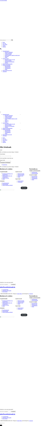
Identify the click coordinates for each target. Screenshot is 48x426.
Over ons (4, 43)
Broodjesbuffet (7, 66)
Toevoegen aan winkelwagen (5, 162)
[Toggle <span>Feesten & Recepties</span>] (20, 129)
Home (4, 42)
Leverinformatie (5, 289)
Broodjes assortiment (9, 52)
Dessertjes (7, 56)
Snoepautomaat (5, 184)
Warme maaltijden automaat (7, 185)
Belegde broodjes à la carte (10, 59)
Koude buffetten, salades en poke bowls (12, 55)
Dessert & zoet (7, 67)
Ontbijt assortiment (8, 53)
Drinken (6, 62)
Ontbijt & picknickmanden (7, 63)
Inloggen (4, 46)
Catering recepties (8, 54)
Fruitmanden (20, 181)
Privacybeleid (4, 291)
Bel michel (24, 187)
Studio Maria (19, 293)
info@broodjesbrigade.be (7, 287)
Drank (6, 57)
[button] (9, 51)
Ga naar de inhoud (3, 0)
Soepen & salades (8, 60)
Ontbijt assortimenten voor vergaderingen (7, 176)
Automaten (5, 71)
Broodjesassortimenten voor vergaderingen (7, 174)
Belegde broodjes (21, 173)
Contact (4, 45)
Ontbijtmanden (34, 172)
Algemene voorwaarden (6, 290)
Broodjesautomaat (5, 183)
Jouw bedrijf (5, 44)
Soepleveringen (20, 180)
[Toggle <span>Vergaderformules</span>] (20, 114)
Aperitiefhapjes (8, 68)
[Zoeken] (12, 40)
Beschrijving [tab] (4, 164)
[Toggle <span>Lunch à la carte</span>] (20, 123)
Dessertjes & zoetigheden (9, 61)
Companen (31, 293)
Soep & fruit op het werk (7, 70)
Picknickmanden (35, 173)
